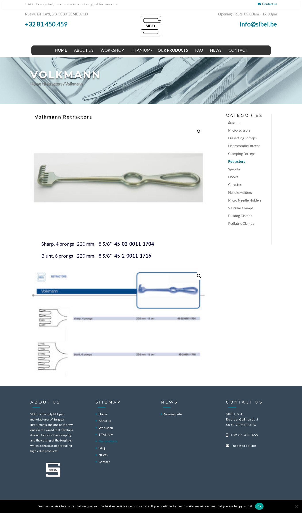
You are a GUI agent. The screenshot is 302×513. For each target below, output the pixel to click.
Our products (173, 50)
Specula (234, 169)
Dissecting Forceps (242, 138)
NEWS (216, 50)
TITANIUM (141, 50)
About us (84, 50)
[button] (199, 132)
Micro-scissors (239, 130)
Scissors (234, 122)
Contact (238, 50)
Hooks (233, 177)
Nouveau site (173, 414)
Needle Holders (240, 192)
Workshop (112, 50)
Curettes (235, 184)
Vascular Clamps (240, 208)
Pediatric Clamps (241, 223)
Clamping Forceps (241, 153)
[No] (296, 506)
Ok (259, 506)
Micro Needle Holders (245, 200)
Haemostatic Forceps (244, 145)
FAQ (199, 50)
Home (61, 50)
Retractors (53, 83)
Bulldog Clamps (240, 215)
